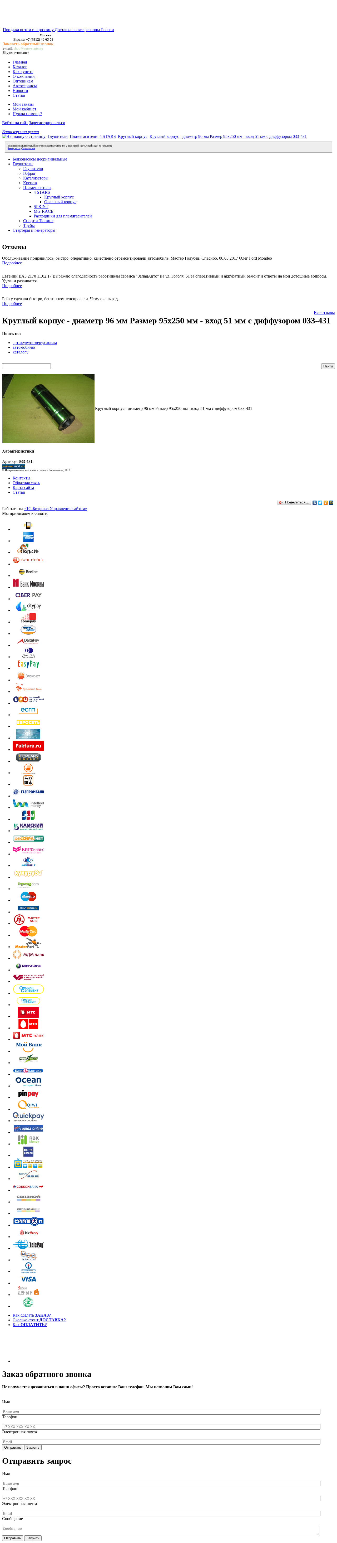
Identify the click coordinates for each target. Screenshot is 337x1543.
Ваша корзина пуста (20, 131)
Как (30, 1324)
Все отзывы (324, 312)
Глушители (58, 136)
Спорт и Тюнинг (38, 221)
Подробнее (12, 263)
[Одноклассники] (326, 502)
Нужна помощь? (27, 113)
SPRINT (41, 206)
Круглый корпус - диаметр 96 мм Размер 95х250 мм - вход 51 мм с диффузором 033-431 (228, 136)
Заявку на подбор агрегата (21, 148)
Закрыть (32, 1447)
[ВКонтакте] (315, 502)
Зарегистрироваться (47, 122)
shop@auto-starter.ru (28, 48)
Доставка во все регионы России (84, 29)
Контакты (21, 478)
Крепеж (30, 183)
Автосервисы (25, 86)
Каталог (20, 67)
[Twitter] (320, 502)
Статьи (19, 95)
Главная (20, 62)
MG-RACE (43, 211)
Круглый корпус (132, 136)
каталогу (20, 352)
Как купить (23, 71)
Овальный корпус (60, 202)
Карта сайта (23, 487)
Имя (6, 1402)
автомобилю (24, 347)
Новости (20, 90)
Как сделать (32, 1315)
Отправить (12, 1447)
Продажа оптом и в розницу (29, 29)
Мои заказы (23, 104)
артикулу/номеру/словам (35, 342)
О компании (24, 76)
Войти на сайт (15, 122)
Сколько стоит (39, 1320)
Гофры (29, 173)
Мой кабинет (24, 109)
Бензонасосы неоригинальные (40, 159)
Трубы (29, 225)
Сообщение (12, 1518)
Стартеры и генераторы (34, 230)
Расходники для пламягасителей (63, 216)
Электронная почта (19, 1432)
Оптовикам (23, 81)
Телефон (9, 1417)
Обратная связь (26, 483)
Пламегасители (83, 136)
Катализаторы (35, 178)
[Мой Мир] (331, 502)
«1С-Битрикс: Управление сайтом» (55, 508)
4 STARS (108, 136)
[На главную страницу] (24, 136)
